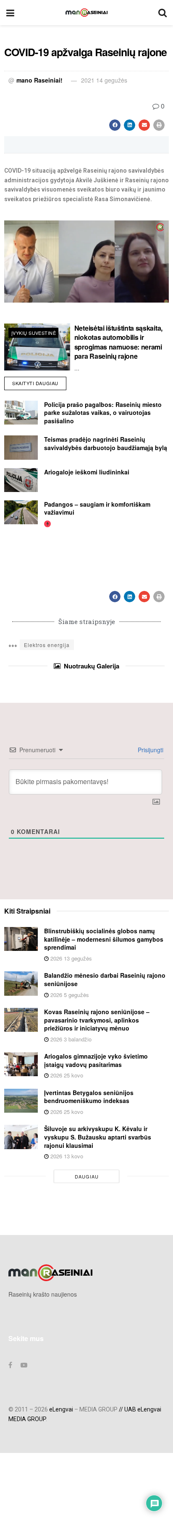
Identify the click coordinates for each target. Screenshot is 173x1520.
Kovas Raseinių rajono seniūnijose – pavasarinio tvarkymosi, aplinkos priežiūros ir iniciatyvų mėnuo (96, 1019)
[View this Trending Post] (47, 523)
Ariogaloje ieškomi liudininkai (86, 472)
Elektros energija (47, 644)
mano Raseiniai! (39, 80)
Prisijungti (149, 750)
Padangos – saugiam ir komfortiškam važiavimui (97, 508)
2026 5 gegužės (69, 995)
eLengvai (61, 1409)
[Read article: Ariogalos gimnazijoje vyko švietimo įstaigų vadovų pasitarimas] (21, 1064)
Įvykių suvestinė (33, 332)
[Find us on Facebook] (10, 1365)
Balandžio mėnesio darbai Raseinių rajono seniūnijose (104, 979)
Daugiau (87, 1176)
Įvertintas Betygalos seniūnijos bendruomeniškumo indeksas (89, 1096)
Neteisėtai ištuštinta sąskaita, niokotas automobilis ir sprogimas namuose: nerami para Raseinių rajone (118, 342)
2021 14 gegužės (104, 80)
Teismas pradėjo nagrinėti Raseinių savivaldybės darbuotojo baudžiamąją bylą (105, 443)
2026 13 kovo (66, 1156)
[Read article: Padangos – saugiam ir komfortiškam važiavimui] (21, 512)
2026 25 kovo (66, 1075)
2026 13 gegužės (70, 958)
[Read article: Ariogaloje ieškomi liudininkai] (21, 480)
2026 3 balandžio (70, 1039)
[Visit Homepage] (86, 12)
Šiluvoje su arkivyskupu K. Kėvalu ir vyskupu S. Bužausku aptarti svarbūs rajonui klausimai (97, 1136)
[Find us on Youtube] (24, 1365)
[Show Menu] (10, 12)
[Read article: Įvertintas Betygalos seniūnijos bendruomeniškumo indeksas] (21, 1101)
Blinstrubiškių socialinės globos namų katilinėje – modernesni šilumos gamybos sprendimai (103, 939)
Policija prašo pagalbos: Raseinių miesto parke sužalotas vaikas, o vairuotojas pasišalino (103, 412)
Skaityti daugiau (39, 381)
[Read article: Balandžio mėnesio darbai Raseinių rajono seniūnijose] (21, 983)
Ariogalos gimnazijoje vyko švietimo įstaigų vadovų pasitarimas (96, 1060)
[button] (115, 125)
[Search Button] (162, 12)
